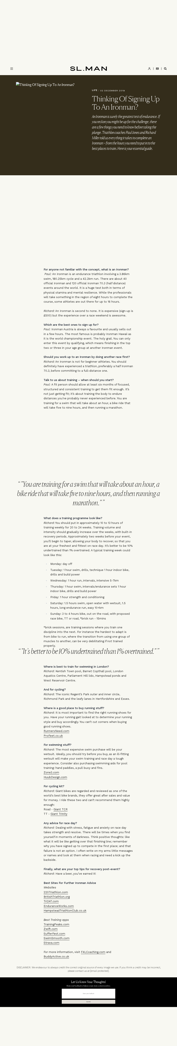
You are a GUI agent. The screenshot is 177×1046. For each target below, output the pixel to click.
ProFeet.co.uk (53, 735)
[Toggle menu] (11, 68)
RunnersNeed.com (56, 731)
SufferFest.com (54, 933)
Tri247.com (51, 901)
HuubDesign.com (55, 777)
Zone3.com (51, 772)
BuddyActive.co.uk (56, 956)
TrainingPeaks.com (56, 924)
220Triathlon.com (56, 892)
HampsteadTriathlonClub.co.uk (65, 910)
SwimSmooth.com (57, 938)
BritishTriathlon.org (57, 896)
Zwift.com (51, 929)
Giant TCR (61, 809)
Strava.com (51, 942)
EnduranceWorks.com (59, 906)
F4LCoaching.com (93, 952)
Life (94, 90)
